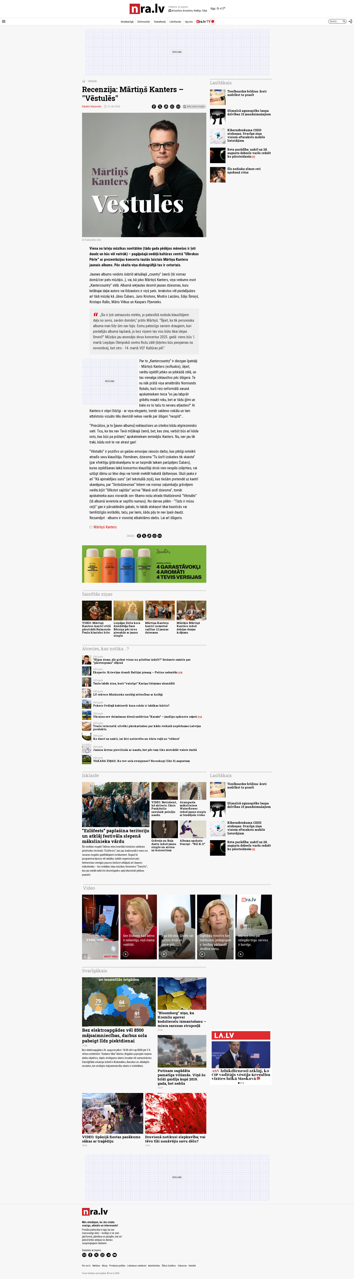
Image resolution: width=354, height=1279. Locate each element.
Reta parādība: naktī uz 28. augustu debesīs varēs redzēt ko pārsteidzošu (249, 152)
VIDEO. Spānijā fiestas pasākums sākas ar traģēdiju (111, 1139)
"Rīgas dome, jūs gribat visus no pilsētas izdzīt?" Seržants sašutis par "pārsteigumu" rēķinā (142, 661)
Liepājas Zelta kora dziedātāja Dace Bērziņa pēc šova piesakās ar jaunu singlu (127, 629)
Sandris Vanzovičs (91, 106)
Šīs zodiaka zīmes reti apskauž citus (244, 170)
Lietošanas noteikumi (136, 1265)
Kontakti (192, 1265)
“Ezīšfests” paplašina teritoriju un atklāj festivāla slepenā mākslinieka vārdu (115, 836)
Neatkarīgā (127, 21)
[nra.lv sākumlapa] (147, 9)
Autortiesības (154, 1265)
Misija (104, 1265)
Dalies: (131, 535)
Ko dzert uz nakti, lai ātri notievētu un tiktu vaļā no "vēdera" (136, 739)
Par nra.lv (86, 1265)
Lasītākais (221, 83)
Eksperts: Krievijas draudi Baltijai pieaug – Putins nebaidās (135, 672)
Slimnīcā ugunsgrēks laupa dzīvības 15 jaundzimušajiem (249, 112)
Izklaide (92, 81)
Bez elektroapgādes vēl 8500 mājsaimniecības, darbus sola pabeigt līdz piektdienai (114, 1035)
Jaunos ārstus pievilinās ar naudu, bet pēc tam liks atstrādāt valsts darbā (145, 750)
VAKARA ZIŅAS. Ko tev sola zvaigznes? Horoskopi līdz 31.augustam (141, 761)
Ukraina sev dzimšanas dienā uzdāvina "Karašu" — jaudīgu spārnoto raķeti (145, 716)
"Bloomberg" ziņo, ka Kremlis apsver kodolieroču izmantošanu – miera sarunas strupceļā (182, 1019)
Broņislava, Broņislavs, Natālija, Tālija (187, 11)
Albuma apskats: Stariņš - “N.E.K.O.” (192, 842)
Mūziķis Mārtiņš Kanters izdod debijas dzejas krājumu (188, 627)
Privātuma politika (117, 1265)
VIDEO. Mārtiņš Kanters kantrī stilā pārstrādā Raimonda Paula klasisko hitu (96, 627)
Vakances (182, 1265)
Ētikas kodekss (169, 1265)
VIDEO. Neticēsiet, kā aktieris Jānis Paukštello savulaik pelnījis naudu (164, 809)
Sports (189, 21)
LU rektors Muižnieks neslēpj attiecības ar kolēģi (128, 694)
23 (180, 672)
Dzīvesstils (143, 21)
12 (200, 717)
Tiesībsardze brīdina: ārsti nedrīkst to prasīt (247, 93)
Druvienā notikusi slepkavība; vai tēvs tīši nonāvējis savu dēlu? (175, 1139)
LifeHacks (175, 21)
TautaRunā (160, 21)
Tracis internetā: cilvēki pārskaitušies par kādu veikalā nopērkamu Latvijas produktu (147, 727)
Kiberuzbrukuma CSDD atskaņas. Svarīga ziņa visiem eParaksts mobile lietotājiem (246, 135)
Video (89, 888)
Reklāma (96, 1265)
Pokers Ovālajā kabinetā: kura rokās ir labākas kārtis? (131, 705)
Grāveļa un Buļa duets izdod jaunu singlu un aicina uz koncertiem (163, 845)
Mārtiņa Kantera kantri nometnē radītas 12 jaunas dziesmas (157, 627)
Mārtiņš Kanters (103, 527)
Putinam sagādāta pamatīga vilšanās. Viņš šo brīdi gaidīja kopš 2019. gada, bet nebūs (181, 1077)
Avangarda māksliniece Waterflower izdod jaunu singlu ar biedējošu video (193, 809)
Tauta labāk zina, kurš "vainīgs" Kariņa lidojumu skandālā (134, 683)
